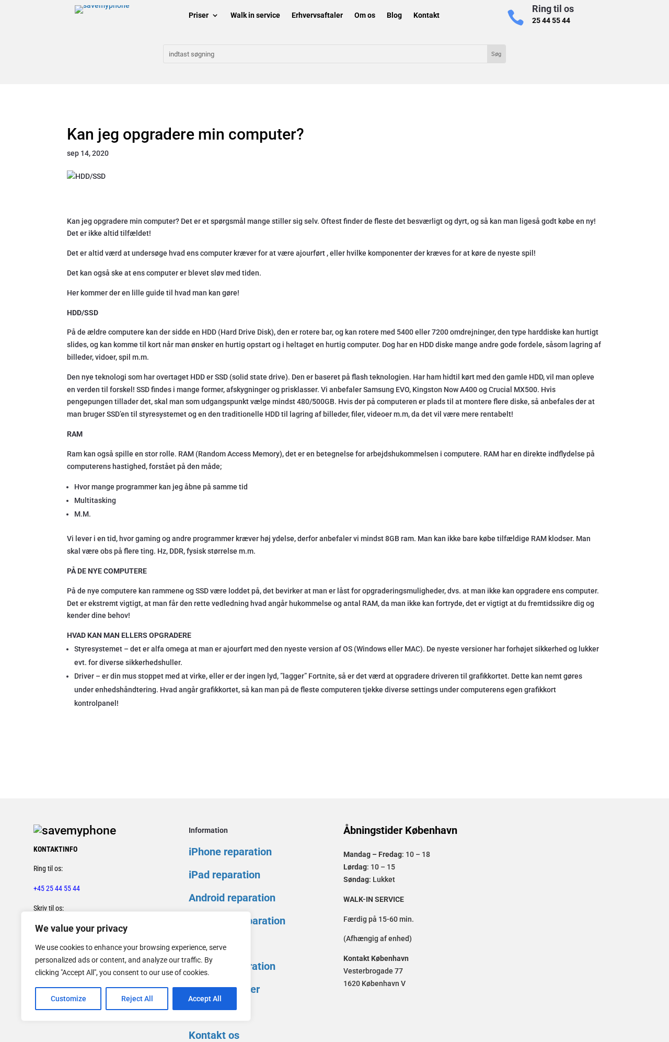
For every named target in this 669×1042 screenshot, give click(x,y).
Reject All (137, 998)
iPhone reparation (230, 851)
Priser (199, 16)
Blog (394, 16)
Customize (68, 998)
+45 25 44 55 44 (56, 888)
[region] (136, 966)
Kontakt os (214, 1035)
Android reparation (232, 897)
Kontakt (426, 16)
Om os (364, 16)
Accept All (205, 998)
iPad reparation (224, 874)
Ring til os (553, 8)
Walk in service (255, 16)
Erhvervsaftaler (317, 16)
